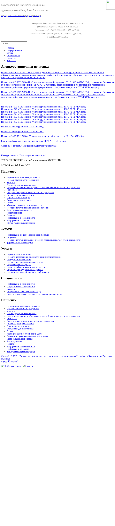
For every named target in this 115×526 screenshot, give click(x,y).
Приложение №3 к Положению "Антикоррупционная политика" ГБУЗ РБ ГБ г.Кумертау (43, 112)
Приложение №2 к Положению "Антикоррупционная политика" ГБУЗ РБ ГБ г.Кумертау (43, 109)
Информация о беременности (21, 218)
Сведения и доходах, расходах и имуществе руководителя (28, 146)
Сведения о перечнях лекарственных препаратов (30, 192)
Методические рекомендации (21, 223)
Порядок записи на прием (19, 254)
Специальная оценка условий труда (24, 291)
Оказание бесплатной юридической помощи (28, 272)
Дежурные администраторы (20, 200)
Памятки (11, 215)
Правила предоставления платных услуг (26, 262)
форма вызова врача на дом (20, 242)
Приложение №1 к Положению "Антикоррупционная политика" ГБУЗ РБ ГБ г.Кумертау (43, 107)
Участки (11, 182)
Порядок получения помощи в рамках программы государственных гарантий (44, 240)
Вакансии (11, 289)
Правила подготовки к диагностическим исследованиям (34, 257)
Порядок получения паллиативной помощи (28, 208)
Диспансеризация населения (20, 195)
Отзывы (10, 202)
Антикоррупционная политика (21, 185)
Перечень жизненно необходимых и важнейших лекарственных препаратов (43, 187)
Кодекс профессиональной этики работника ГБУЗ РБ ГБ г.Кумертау (33, 141)
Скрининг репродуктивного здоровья (25, 269)
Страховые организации (18, 197)
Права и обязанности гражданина (23, 180)
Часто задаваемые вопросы (20, 210)
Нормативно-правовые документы (23, 177)
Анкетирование (14, 213)
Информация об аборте (18, 220)
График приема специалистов (21, 286)
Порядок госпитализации (19, 259)
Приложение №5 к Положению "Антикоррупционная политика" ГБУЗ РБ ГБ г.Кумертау (43, 117)
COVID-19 (12, 190)
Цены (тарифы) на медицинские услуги (26, 267)
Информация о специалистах (21, 284)
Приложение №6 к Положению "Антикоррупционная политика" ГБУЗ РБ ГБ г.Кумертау (43, 119)
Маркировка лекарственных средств (24, 205)
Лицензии (11, 237)
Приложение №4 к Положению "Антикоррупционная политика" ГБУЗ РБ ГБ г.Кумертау (43, 114)
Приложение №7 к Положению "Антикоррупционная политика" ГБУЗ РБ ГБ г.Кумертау (44, 122)
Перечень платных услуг (19, 264)
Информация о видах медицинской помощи (28, 235)
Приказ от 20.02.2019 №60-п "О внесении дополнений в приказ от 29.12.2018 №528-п (42, 136)
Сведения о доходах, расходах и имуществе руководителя (34, 294)
